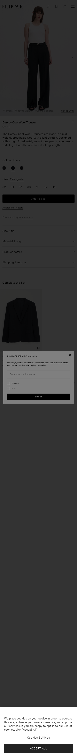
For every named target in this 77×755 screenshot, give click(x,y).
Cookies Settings (38, 737)
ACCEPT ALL (38, 748)
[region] (38, 731)
